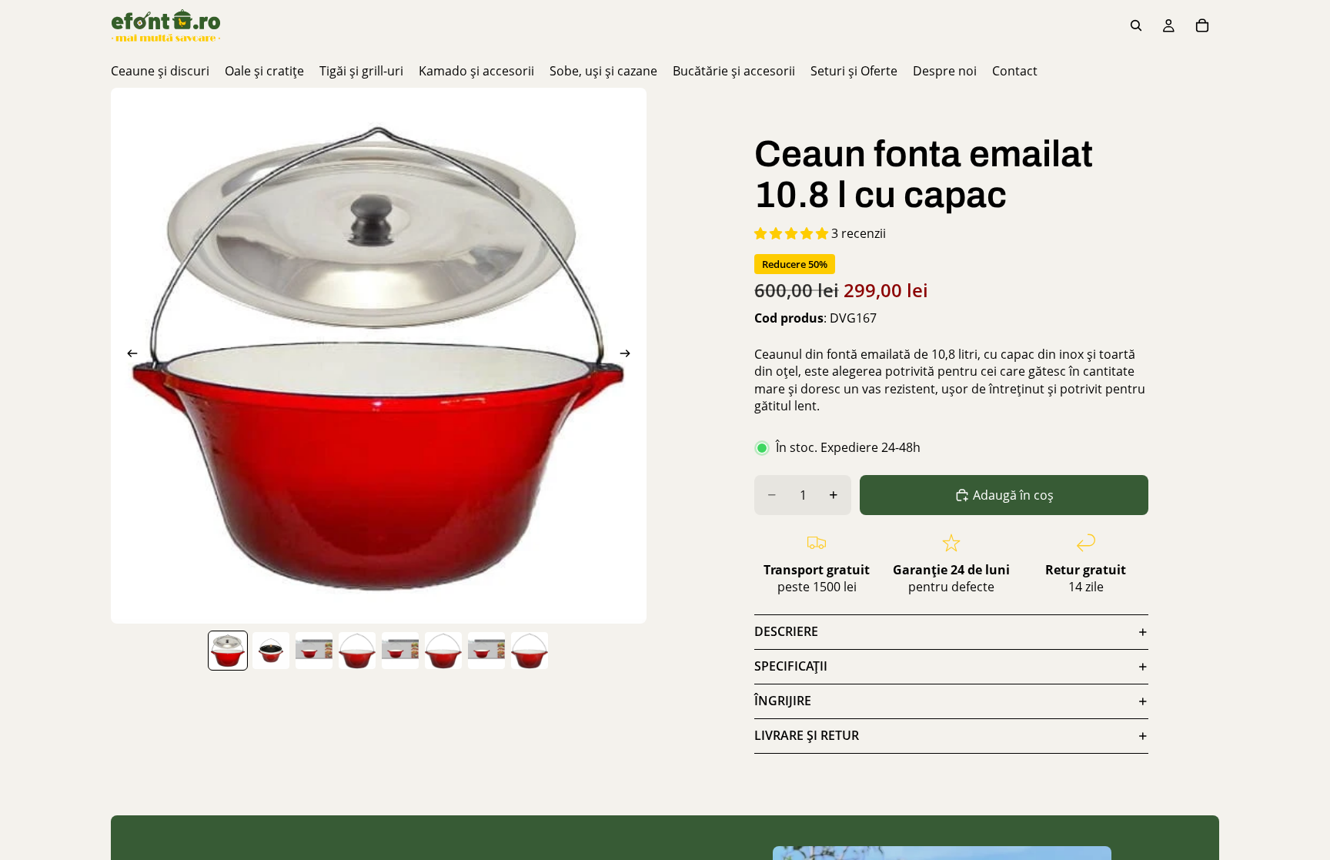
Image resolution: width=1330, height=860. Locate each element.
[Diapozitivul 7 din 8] (486, 650)
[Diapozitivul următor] (630, 356)
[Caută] (1136, 25)
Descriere (786, 631)
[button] (792, 233)
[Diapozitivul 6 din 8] (443, 650)
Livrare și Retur (806, 735)
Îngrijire (782, 700)
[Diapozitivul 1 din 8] (227, 650)
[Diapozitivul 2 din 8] (270, 650)
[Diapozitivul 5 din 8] (400, 650)
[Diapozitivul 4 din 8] (357, 650)
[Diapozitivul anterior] (128, 356)
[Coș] (1202, 25)
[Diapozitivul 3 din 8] (314, 650)
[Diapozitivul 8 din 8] (529, 650)
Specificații (790, 666)
